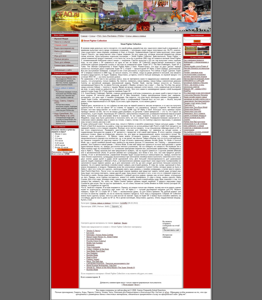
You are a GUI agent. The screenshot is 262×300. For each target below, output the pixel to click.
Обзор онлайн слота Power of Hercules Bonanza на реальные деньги (196, 68)
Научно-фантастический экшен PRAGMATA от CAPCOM (196, 80)
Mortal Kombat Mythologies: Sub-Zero (102, 265)
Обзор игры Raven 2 (192, 109)
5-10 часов (59, 143)
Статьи (92, 36)
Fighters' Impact (93, 259)
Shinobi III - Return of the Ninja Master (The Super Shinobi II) (111, 268)
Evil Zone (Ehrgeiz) (94, 239)
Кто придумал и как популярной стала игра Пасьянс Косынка (197, 94)
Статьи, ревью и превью (64, 88)
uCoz (167, 292)
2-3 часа (58, 138)
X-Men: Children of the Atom (98, 249)
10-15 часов (60, 145)
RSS (79, 32)
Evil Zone (90, 233)
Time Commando (93, 247)
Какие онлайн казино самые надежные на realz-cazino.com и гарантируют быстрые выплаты (197, 99)
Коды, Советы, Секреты (64, 101)
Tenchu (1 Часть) (93, 231)
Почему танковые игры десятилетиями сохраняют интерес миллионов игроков (195, 74)
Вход (74, 32)
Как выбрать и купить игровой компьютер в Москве (196, 133)
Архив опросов (69, 152)
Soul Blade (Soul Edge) (96, 251)
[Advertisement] (131, 214)
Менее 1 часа (60, 134)
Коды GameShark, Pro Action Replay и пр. (63, 115)
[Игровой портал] (67, 16)
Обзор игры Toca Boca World (195, 107)
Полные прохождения (63, 77)
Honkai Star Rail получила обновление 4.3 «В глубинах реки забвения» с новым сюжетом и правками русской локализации (196, 126)
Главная (84, 36)
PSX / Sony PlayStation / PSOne (110, 36)
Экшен (124, 223)
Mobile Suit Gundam (95, 243)
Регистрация (67, 32)
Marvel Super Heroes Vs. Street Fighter (102, 237)
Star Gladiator (92, 253)
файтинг (117, 223)
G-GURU (123, 203)
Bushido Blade (92, 255)
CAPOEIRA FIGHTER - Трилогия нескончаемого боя (108, 263)
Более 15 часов (61, 147)
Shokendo (90, 245)
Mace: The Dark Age (95, 261)
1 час (57, 136)
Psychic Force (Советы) (96, 241)
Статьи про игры (56, 32)
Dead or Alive (92, 257)
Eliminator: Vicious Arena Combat (100, 235)
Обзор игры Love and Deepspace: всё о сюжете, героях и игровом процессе (195, 113)
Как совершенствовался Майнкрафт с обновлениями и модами (196, 62)
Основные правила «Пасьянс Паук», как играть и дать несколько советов (196, 85)
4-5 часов (59, 141)
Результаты (56, 152)
